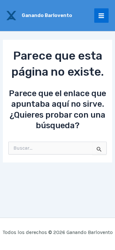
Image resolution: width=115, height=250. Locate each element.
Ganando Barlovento (47, 15)
